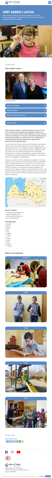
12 (31, 319)
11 (30, 319)
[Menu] (49, 2)
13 (32, 319)
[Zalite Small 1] (26, 392)
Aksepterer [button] (48, 476)
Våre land (7, 64)
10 (30, 389)
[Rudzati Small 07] (26, 357)
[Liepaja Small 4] (26, 321)
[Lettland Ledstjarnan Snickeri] (26, 287)
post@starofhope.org (22, 470)
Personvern (42, 476)
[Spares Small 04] (26, 427)
